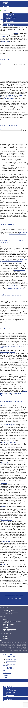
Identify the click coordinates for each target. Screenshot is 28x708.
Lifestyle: (4, 483)
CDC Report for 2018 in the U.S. (17, 234)
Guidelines (8, 15)
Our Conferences (10, 21)
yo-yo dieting (11, 285)
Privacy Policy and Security (10, 629)
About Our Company (8, 624)
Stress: (3, 506)
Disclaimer (5, 627)
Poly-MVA (3, 707)
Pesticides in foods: (6, 520)
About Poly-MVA (12, 95)
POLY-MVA (8, 24)
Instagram (5, 636)
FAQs (7, 20)
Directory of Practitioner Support (12, 621)
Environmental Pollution (8, 424)
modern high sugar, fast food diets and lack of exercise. (13, 260)
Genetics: (4, 565)
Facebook (5, 638)
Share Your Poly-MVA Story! (10, 612)
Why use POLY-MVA (11, 17)
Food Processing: (6, 541)
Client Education (7, 613)
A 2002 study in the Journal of (12, 351)
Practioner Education (8, 610)
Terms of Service (7, 630)
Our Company (7, 6)
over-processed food (19, 270)
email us (4, 36)
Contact (5, 670)
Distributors (6, 622)
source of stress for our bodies (16, 288)
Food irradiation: (6, 406)
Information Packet (10, 18)
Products (5, 665)
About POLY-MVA (10, 14)
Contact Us (6, 626)
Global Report (23, 232)
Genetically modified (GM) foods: (10, 443)
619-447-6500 (5, 41)
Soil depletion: (5, 463)
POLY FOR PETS (10, 25)
